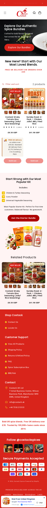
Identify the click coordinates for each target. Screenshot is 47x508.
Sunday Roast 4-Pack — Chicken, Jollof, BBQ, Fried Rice (34, 120)
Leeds (39, 495)
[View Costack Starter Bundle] (23, 235)
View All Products (16, 344)
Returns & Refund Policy (19, 356)
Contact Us (13, 322)
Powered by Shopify (32, 481)
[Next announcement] (42, 3)
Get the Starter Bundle (23, 218)
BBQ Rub (12, 373)
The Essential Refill (25, 502)
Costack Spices (19, 481)
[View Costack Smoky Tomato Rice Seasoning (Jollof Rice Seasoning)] (12, 98)
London (8, 495)
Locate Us (12, 328)
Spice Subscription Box (18, 367)
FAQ (10, 361)
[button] (5, 13)
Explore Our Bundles (19, 47)
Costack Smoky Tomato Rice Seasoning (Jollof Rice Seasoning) (12, 120)
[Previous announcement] (4, 3)
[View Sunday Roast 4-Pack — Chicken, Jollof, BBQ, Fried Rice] (34, 98)
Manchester (18, 495)
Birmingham (30, 495)
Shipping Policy (15, 350)
